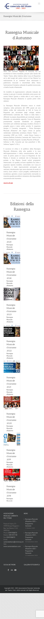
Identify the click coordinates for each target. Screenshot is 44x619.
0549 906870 (12, 533)
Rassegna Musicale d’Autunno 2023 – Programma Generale (31, 549)
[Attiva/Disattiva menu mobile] (39, 3)
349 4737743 (13, 535)
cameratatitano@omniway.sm (14, 542)
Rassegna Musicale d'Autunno (10, 247)
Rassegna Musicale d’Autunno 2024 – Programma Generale (31, 536)
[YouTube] (15, 570)
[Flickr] (12, 570)
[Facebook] (8, 570)
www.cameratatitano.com (12, 546)
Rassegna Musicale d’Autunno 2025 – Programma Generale (31, 522)
